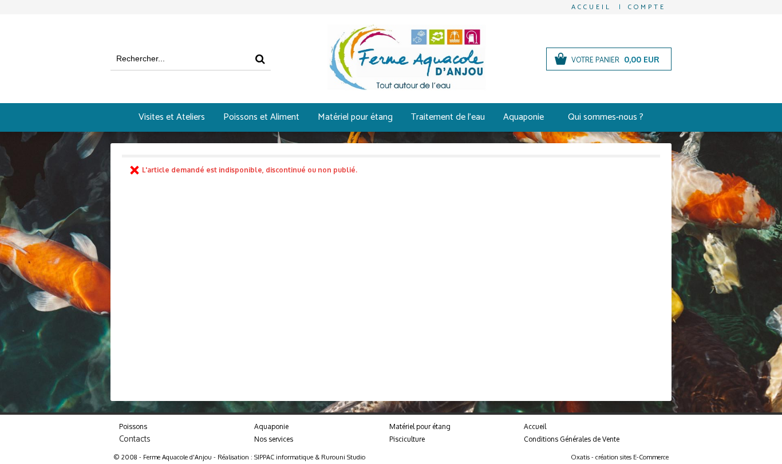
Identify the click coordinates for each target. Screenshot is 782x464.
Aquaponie (523, 117)
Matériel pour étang (355, 117)
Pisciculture (407, 439)
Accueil (535, 426)
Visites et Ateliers (172, 117)
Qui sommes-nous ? (605, 117)
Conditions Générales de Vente (571, 439)
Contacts (135, 439)
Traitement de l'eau (448, 117)
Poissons (133, 426)
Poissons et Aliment (261, 117)
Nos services (273, 439)
